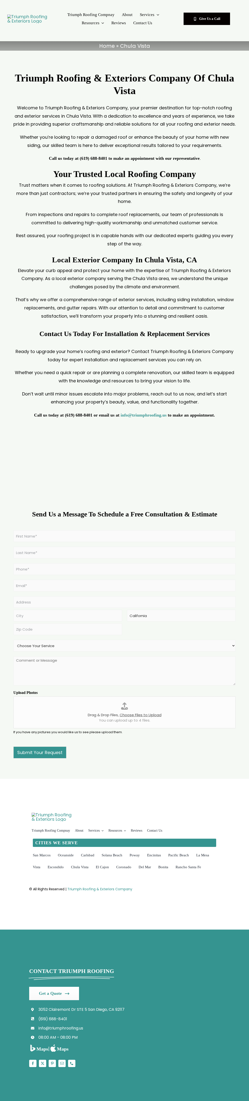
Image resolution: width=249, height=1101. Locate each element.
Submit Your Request (39, 752)
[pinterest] (52, 1063)
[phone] (71, 1063)
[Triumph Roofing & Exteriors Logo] (28, 17)
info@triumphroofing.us (144, 415)
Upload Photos (25, 693)
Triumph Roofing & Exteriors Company (99, 889)
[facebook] (32, 1063)
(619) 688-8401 (52, 1019)
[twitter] (42, 1063)
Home (107, 45)
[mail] (62, 1063)
